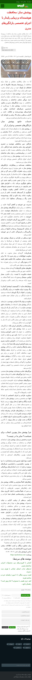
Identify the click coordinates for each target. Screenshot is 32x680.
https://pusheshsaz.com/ (17, 555)
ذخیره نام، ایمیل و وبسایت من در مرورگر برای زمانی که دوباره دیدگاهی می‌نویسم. (23, 629)
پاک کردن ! (5, 627)
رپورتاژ (18, 1)
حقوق (27, 647)
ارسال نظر (12, 627)
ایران (27, 644)
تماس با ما (23, 1)
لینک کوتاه (5, 47)
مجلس (18, 647)
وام (19, 644)
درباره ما (29, 1)
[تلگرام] (1, 1)
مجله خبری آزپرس (20, 674)
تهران (11, 644)
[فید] (4, 1)
